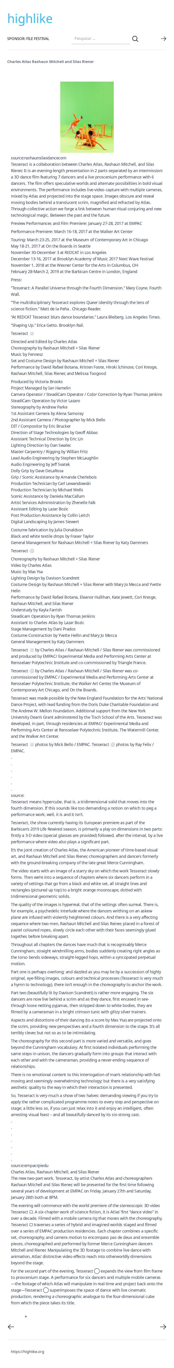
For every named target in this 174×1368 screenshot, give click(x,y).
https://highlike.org (27, 1351)
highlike (30, 18)
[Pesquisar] (135, 39)
